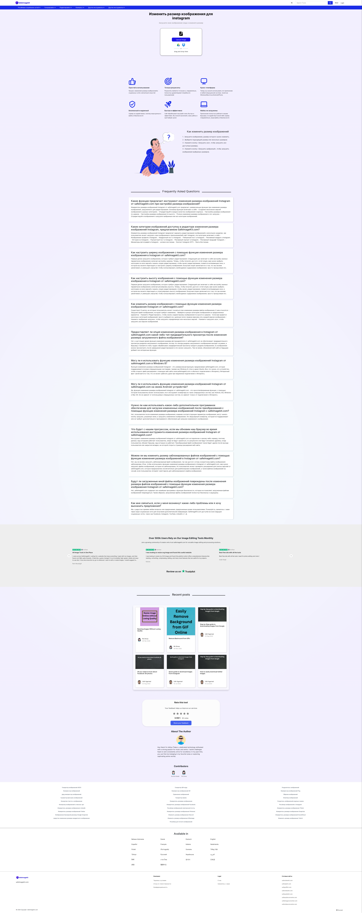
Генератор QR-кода (181, 787)
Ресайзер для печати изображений (181, 821)
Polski (134, 849)
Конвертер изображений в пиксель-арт (71, 804)
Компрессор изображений (71, 791)
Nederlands (214, 844)
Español (134, 844)
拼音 (133, 865)
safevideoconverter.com (289, 904)
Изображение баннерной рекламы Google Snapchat (71, 815)
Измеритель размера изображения (181, 801)
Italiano (188, 844)
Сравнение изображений (181, 794)
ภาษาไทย (164, 859)
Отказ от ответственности (162, 884)
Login (342, 3)
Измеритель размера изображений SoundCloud (290, 815)
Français (163, 844)
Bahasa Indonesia (138, 839)
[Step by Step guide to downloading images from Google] (212, 614)
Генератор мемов (181, 798)
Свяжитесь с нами (224, 884)
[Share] (292, 3)
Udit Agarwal (209, 634)
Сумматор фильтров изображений (71, 798)
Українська (190, 854)
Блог (336, 3)
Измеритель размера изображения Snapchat (290, 811)
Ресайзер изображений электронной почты (181, 808)
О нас (219, 880)
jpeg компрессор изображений (71, 794)
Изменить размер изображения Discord (181, 815)
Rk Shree (145, 639)
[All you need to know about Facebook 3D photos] (149, 662)
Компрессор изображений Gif (181, 791)
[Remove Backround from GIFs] (181, 621)
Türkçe (134, 854)
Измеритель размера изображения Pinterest (181, 811)
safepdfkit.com (286, 887)
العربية (212, 854)
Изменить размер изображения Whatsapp (181, 818)
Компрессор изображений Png (290, 791)
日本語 (212, 859)
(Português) (165, 849)
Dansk (163, 839)
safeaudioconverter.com (289, 897)
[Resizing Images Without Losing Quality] (149, 616)
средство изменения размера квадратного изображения (71, 818)
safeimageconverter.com (289, 901)
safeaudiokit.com (287, 894)
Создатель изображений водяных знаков (290, 801)
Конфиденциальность (160, 887)
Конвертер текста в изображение (71, 801)
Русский (164, 854)
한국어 (188, 859)
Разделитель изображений (290, 787)
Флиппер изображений (290, 798)
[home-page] (23, 3)
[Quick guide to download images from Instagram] (181, 662)
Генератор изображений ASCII (71, 787)
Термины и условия (159, 880)
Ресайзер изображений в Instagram (290, 804)
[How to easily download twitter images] (212, 662)
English (213, 839)
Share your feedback (181, 723)
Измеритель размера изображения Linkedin (71, 808)
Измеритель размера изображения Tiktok (290, 808)
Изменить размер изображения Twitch (290, 818)
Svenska (189, 849)
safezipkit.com (286, 884)
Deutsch (189, 839)
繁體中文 (164, 865)
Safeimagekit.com (32, 909)
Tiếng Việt (214, 849)
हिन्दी (133, 859)
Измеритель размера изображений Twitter (71, 811)
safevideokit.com (287, 880)
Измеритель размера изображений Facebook (181, 804)
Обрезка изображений (290, 794)
